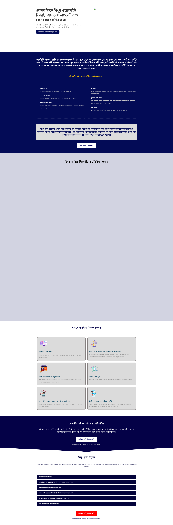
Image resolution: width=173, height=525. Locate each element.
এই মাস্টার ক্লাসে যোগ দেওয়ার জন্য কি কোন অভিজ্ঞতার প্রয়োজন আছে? (56, 482)
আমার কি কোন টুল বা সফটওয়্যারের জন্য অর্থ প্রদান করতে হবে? (54, 498)
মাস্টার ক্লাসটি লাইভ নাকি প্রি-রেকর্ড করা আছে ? (50, 487)
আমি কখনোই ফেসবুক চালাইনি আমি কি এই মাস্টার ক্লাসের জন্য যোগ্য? (56, 493)
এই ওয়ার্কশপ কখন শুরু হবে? (45, 476)
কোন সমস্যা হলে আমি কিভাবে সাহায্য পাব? (49, 503)
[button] (86, 477)
